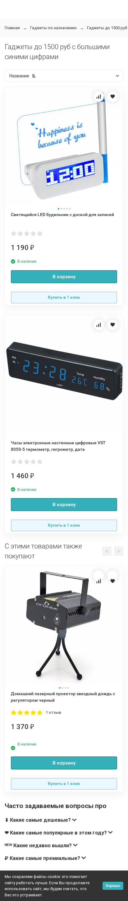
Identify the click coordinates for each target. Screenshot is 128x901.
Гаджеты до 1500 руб (107, 27)
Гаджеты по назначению (53, 27)
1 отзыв (53, 712)
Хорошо (113, 885)
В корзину (64, 277)
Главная (12, 27)
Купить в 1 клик (64, 297)
